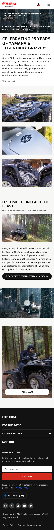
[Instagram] (11, 506)
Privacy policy (21, 487)
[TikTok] (18, 506)
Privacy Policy (9, 525)
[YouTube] (24, 506)
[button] (49, 5)
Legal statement (34, 525)
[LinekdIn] (30, 506)
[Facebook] (5, 506)
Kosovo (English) (16, 495)
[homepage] (9, 4)
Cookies (21, 525)
